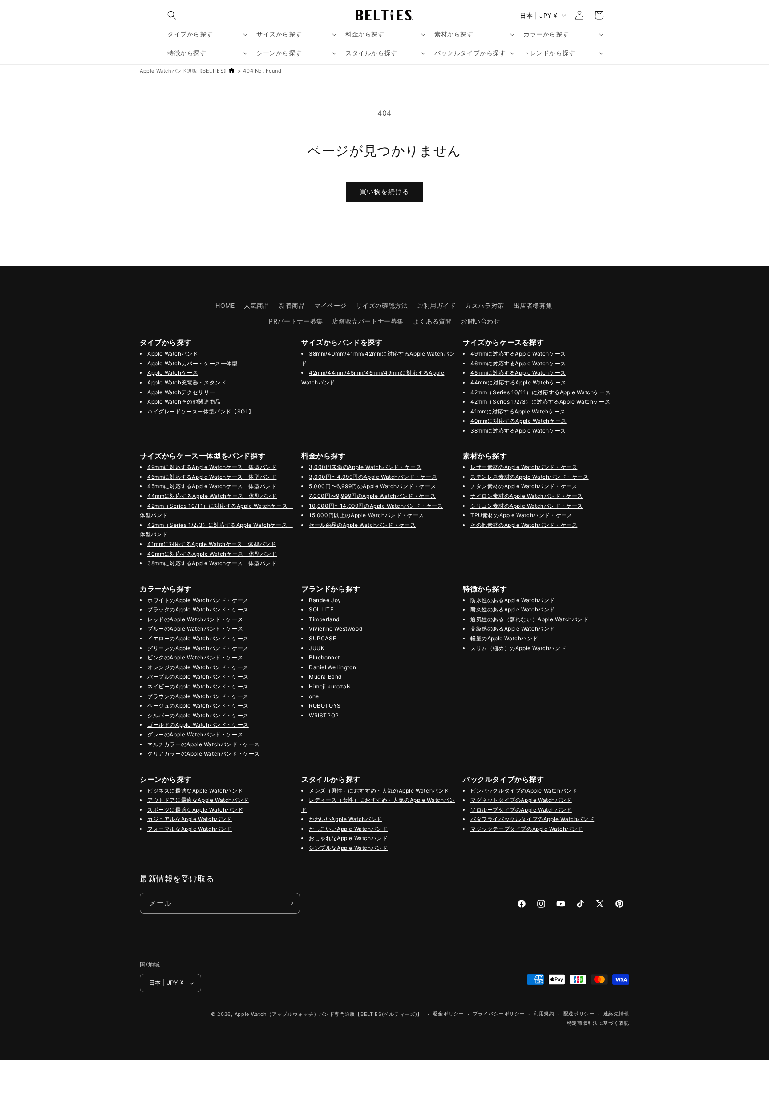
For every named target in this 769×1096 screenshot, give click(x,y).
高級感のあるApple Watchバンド (512, 628)
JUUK (316, 648)
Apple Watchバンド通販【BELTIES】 (184, 71)
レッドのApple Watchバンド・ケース (195, 619)
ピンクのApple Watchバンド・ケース (195, 657)
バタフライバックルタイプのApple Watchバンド (532, 819)
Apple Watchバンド (172, 353)
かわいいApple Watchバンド (345, 819)
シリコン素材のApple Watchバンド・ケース (526, 505)
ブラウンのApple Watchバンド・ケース (198, 696)
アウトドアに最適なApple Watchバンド (198, 800)
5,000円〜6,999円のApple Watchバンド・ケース (372, 486)
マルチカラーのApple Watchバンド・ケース (203, 744)
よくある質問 (432, 321)
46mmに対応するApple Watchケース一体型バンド (211, 476)
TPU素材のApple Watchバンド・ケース (521, 515)
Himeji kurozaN (330, 686)
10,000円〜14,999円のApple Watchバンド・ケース (376, 505)
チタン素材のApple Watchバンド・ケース (523, 486)
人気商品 (257, 305)
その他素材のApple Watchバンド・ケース (523, 525)
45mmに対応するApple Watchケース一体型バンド (211, 486)
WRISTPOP (324, 715)
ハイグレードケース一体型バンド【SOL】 (200, 411)
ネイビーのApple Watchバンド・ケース (198, 686)
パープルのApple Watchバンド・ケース (198, 676)
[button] (172, 15)
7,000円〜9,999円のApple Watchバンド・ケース (372, 496)
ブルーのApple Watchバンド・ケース (195, 628)
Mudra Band (325, 676)
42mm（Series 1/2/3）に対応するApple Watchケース (540, 401)
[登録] (290, 903)
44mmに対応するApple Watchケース (518, 382)
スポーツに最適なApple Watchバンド (195, 809)
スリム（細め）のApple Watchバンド (518, 648)
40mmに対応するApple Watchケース (518, 420)
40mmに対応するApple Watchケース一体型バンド (212, 553)
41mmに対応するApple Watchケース (518, 411)
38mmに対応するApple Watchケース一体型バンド (211, 563)
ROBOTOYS (325, 705)
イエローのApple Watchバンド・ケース (198, 638)
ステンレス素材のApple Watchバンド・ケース (529, 476)
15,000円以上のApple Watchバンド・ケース (366, 515)
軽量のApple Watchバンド (504, 638)
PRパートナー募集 (296, 321)
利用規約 (544, 1014)
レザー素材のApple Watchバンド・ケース (523, 467)
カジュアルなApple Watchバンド (189, 819)
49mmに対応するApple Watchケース (518, 353)
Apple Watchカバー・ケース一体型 (192, 363)
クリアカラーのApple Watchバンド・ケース (203, 753)
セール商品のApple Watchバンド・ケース (362, 525)
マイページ (330, 305)
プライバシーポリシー (499, 1014)
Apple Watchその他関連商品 (184, 401)
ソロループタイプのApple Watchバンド (521, 809)
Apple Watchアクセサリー (181, 392)
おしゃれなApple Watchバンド (348, 838)
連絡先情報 (616, 1014)
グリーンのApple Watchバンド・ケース (198, 648)
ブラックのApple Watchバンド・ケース (198, 609)
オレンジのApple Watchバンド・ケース (198, 667)
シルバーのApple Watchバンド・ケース (198, 715)
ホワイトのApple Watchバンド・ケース (198, 600)
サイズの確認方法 (382, 305)
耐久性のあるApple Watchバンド (512, 609)
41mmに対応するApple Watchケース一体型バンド (211, 544)
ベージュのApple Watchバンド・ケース (198, 705)
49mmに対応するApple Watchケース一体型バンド (211, 467)
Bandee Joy (325, 600)
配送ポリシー (579, 1014)
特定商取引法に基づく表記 (598, 1023)
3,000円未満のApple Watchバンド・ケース (365, 467)
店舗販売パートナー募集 (368, 321)
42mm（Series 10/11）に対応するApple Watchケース (540, 392)
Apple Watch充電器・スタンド (186, 382)
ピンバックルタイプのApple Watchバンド (523, 790)
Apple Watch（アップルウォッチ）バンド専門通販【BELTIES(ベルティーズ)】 (329, 1014)
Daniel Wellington (332, 667)
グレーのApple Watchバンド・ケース (195, 734)
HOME (225, 305)
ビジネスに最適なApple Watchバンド (195, 790)
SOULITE (321, 609)
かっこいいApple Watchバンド (348, 828)
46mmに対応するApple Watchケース (518, 363)
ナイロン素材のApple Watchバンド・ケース (526, 496)
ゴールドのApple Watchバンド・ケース (198, 724)
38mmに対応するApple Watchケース (518, 430)
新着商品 (292, 305)
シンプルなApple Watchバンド (348, 848)
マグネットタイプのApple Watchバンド (521, 800)
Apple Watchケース (172, 372)
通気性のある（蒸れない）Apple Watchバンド (529, 619)
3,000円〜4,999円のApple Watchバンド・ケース (373, 476)
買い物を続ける (384, 191)
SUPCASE (322, 638)
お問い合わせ (480, 321)
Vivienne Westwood (335, 628)
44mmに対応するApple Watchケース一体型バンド (212, 496)
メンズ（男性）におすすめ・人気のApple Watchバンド (379, 790)
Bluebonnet (324, 657)
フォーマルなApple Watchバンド (189, 828)
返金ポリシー (448, 1014)
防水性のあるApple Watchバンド (512, 600)
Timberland (324, 619)
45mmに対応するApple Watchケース (518, 372)
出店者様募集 (533, 305)
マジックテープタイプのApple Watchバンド (526, 828)
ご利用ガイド (436, 305)
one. (314, 696)
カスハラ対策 (484, 305)
